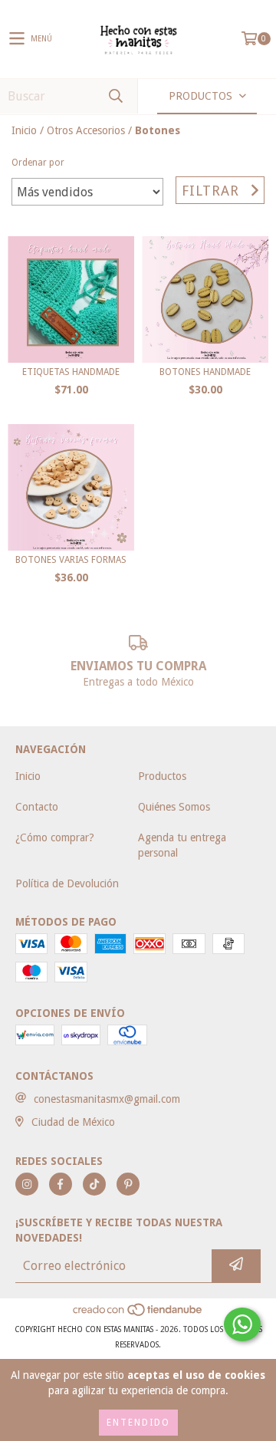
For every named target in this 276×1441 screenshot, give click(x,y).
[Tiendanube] (138, 1314)
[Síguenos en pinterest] (128, 1184)
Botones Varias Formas (71, 559)
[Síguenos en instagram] (26, 1184)
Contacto (36, 807)
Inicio (24, 130)
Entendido (138, 1422)
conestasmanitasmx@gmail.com (107, 1099)
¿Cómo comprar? (54, 837)
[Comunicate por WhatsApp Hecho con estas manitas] (242, 1324)
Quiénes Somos (174, 807)
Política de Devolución (67, 883)
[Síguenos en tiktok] (94, 1184)
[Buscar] (115, 96)
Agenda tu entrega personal (182, 845)
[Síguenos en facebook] (60, 1184)
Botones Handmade (205, 372)
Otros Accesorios (86, 130)
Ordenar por (38, 162)
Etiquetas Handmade (71, 372)
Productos (162, 776)
